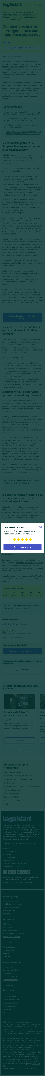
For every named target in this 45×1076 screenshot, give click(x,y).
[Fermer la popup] (40, 527)
